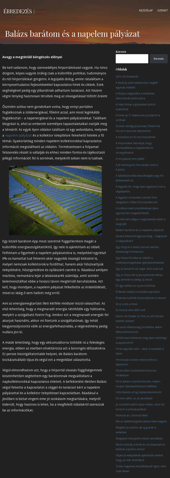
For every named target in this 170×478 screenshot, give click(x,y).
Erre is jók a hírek (126, 304)
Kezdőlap (146, 10)
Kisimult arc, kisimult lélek (132, 415)
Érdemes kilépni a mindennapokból (138, 292)
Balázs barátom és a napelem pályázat (140, 230)
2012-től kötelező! (127, 76)
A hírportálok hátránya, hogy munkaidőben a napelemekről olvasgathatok (134, 148)
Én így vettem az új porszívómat (135, 285)
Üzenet (162, 10)
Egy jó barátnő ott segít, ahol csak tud (139, 269)
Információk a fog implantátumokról (138, 392)
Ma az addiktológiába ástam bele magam (141, 421)
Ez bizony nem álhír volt (130, 310)
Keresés (121, 51)
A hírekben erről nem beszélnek (136, 137)
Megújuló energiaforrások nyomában (139, 438)
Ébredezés (17, 11)
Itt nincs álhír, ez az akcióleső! (134, 398)
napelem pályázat (18, 135)
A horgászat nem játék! (130, 159)
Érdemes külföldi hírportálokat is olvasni (141, 298)
